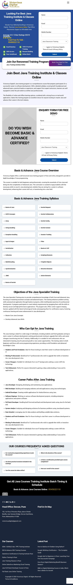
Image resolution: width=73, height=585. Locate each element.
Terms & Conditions (11, 579)
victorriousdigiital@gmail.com (11, 521)
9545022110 (54, 489)
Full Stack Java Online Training (12, 571)
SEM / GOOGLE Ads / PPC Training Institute (16, 547)
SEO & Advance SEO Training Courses (14, 550)
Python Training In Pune (9, 557)
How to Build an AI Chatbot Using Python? (51, 547)
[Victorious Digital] (12, 7)
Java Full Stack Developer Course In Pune (15, 568)
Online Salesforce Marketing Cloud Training (16, 564)
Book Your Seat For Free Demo (60, 63)
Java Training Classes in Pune (11, 561)
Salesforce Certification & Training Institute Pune (17, 554)
